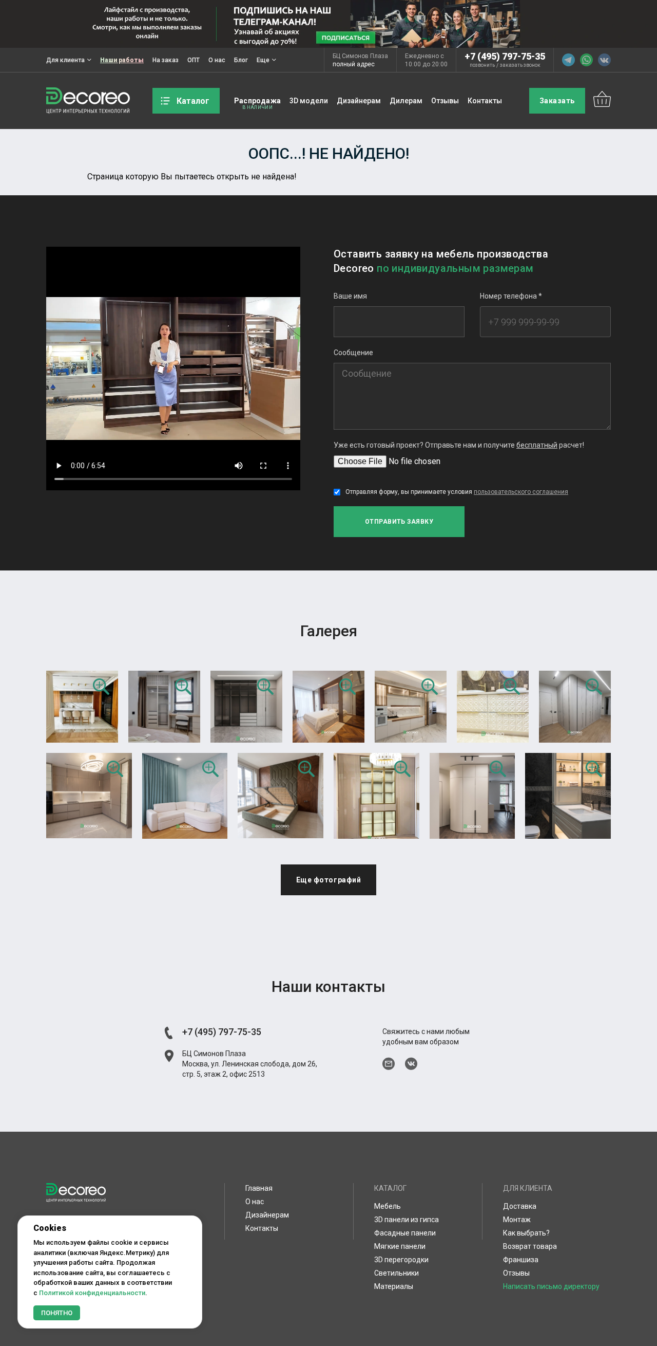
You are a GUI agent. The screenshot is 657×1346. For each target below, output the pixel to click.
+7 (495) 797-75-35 (505, 56)
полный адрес (354, 64)
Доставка (519, 1206)
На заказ (165, 60)
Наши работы (122, 60)
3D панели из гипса (406, 1219)
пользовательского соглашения (521, 491)
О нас (216, 60)
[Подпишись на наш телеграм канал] (328, 24)
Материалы (393, 1286)
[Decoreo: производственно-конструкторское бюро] (88, 100)
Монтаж (517, 1219)
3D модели (308, 101)
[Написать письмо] (388, 1063)
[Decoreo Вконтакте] (604, 59)
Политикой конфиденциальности (92, 1293)
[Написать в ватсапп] (586, 59)
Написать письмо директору (551, 1286)
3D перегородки (401, 1260)
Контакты (485, 101)
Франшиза (520, 1260)
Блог (241, 60)
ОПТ (193, 60)
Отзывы (445, 101)
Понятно (56, 1313)
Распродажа (257, 101)
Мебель (387, 1206)
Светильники (396, 1273)
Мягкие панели (400, 1246)
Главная (259, 1188)
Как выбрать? (526, 1233)
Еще (263, 60)
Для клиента (65, 60)
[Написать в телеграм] (568, 59)
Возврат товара (530, 1246)
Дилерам (406, 101)
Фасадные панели (405, 1233)
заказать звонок (520, 65)
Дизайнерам (359, 101)
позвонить (482, 65)
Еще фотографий (328, 880)
